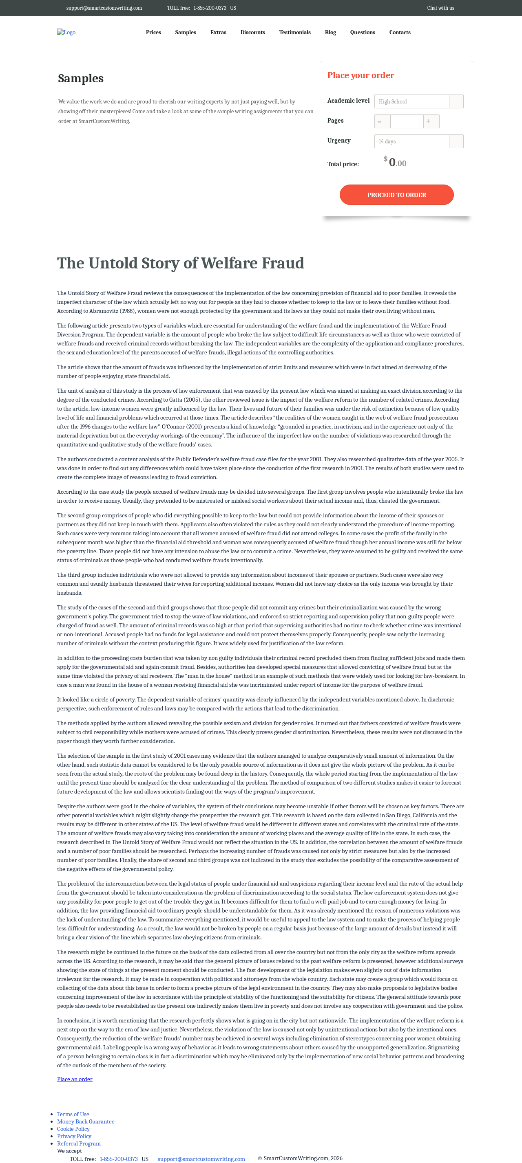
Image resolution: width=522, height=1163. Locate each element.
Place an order (75, 1079)
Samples (185, 32)
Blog (330, 32)
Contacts (400, 32)
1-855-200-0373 (210, 8)
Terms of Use (73, 1114)
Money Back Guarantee (86, 1121)
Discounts (253, 32)
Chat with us (440, 8)
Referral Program (79, 1143)
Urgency (339, 140)
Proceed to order (396, 195)
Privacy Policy (74, 1136)
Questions (362, 32)
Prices (153, 32)
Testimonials (295, 32)
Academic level (348, 100)
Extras (218, 32)
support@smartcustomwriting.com (104, 8)
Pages (335, 120)
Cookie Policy (73, 1128)
